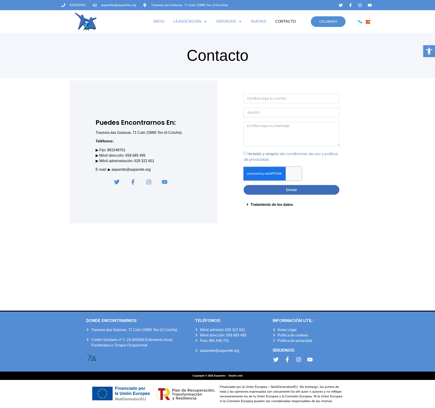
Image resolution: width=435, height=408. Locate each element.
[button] (429, 51)
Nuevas (258, 21)
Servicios (226, 21)
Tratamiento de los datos (272, 204)
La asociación (187, 21)
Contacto (285, 21)
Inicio (158, 21)
